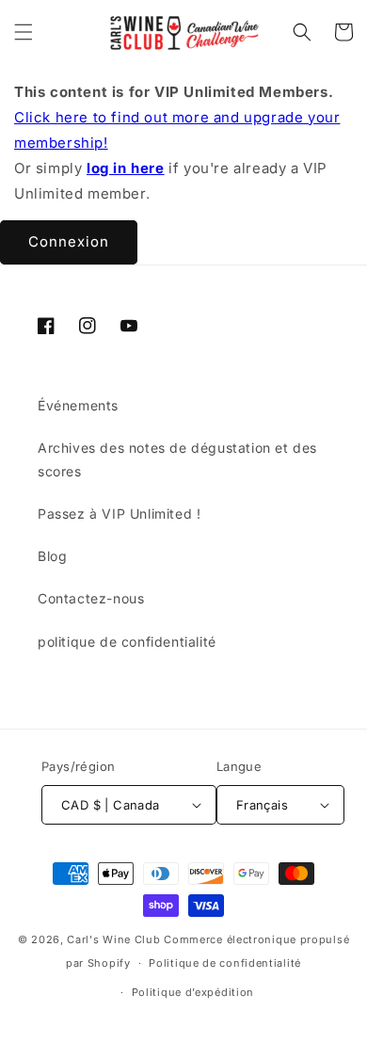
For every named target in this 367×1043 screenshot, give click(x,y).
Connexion (68, 241)
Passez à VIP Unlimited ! (119, 513)
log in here (126, 168)
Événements (78, 405)
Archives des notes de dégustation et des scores (177, 459)
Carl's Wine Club (113, 939)
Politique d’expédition (193, 992)
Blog (52, 556)
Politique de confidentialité (225, 963)
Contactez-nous (91, 598)
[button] (23, 32)
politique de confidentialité (127, 642)
